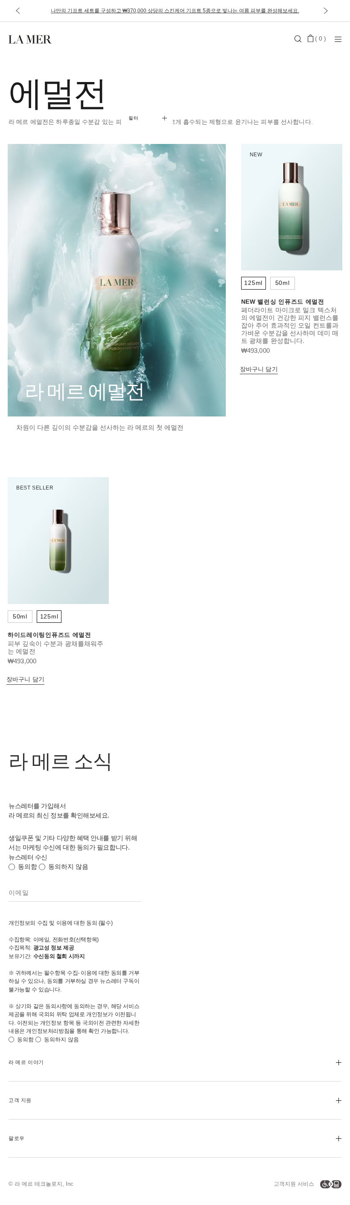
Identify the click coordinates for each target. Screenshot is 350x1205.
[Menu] (338, 39)
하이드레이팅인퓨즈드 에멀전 (49, 634)
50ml (282, 282)
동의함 (27, 866)
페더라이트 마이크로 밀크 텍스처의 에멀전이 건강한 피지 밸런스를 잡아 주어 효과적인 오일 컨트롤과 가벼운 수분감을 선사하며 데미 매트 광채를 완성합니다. (290, 325)
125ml (253, 282)
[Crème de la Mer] (64, 39)
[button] (18, 11)
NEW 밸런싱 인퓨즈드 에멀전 (282, 301)
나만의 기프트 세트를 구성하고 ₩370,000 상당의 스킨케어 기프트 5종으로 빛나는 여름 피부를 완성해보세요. (175, 11)
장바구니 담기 (259, 369)
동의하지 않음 (68, 866)
